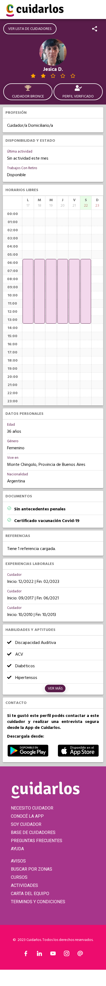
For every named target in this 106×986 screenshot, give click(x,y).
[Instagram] (66, 955)
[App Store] (78, 755)
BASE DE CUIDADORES (33, 832)
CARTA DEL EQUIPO (30, 893)
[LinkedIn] (39, 955)
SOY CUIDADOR (26, 824)
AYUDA (17, 848)
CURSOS (19, 877)
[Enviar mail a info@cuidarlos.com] (80, 955)
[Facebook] (26, 955)
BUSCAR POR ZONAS (31, 869)
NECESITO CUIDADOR (32, 808)
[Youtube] (53, 955)
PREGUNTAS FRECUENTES (36, 840)
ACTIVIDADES (24, 885)
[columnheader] (28, 203)
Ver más (55, 688)
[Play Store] (28, 755)
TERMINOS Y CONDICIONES (38, 901)
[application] (28, 291)
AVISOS (18, 861)
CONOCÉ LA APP (27, 816)
